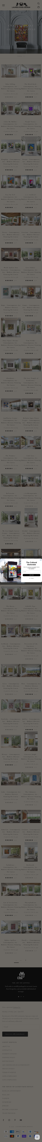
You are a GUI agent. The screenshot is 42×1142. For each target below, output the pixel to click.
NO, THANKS (31, 578)
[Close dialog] (40, 560)
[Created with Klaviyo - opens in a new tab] (21, 583)
